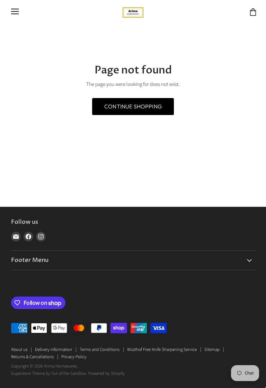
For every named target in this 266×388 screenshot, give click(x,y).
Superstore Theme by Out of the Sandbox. (49, 373)
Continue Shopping (133, 106)
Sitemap (212, 349)
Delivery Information (53, 349)
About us (19, 349)
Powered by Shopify (106, 373)
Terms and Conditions (99, 349)
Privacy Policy (74, 357)
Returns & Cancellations (32, 357)
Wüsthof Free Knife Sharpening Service (162, 349)
